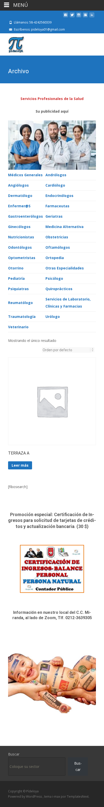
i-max (56, 796)
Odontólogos (20, 247)
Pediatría (16, 278)
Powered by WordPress (25, 796)
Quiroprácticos (58, 288)
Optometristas (21, 257)
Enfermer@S (19, 206)
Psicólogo (54, 278)
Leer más (20, 465)
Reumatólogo (20, 302)
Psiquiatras (18, 288)
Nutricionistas (21, 237)
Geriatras (54, 216)
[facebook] (65, 16)
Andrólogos (55, 174)
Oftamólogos (57, 247)
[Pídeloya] (12, 43)
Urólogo (52, 316)
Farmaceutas (57, 206)
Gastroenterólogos (25, 216)
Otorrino (15, 268)
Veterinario (18, 326)
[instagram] (78, 16)
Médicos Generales (25, 174)
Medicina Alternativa (64, 226)
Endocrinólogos (59, 195)
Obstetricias (56, 237)
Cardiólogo (55, 185)
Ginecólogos (19, 226)
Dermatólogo (20, 195)
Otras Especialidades (64, 268)
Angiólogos (18, 185)
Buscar (13, 754)
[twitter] (72, 16)
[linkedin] (91, 16)
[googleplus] (85, 16)
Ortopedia (54, 257)
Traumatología (22, 316)
